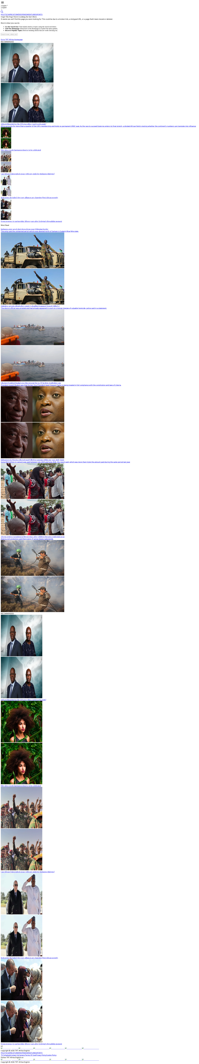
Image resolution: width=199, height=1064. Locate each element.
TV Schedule (5, 1055)
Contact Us (14, 1055)
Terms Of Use (30, 1055)
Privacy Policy (41, 1055)
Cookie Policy (51, 1055)
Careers (22, 1055)
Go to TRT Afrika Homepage (12, 39)
